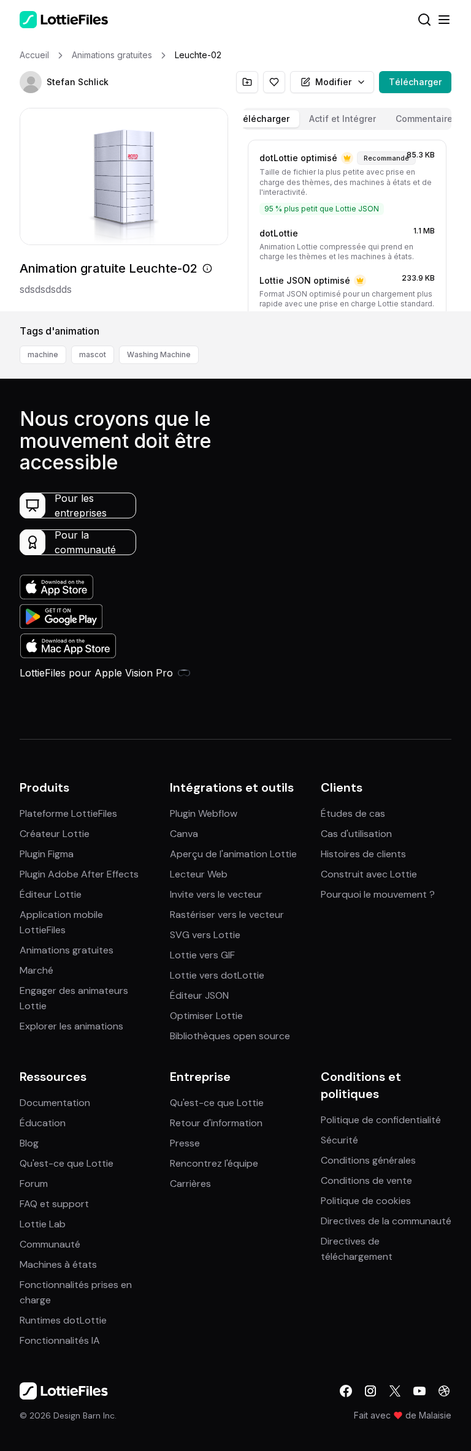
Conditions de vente (366, 1180)
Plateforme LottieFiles (68, 813)
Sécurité (339, 1140)
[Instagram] (370, 1391)
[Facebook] (346, 1391)
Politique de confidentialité (381, 1119)
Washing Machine (159, 354)
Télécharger (415, 82)
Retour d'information (216, 1122)
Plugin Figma (47, 853)
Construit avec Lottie (369, 874)
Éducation (43, 1122)
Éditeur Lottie (51, 894)
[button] (31, 82)
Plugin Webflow (203, 813)
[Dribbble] (444, 1391)
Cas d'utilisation (356, 833)
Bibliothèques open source (230, 1035)
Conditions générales (368, 1160)
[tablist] (347, 119)
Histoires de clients (363, 853)
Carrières (190, 1183)
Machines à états (58, 1264)
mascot (92, 354)
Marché (36, 970)
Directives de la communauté (386, 1220)
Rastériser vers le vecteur (227, 914)
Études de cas (353, 813)
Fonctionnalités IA (60, 1340)
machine (43, 354)
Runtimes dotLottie (63, 1320)
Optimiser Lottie (206, 1015)
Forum (34, 1183)
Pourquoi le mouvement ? (378, 894)
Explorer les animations (71, 1026)
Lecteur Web (199, 874)
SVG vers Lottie (205, 934)
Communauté (50, 1244)
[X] (395, 1391)
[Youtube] (419, 1391)
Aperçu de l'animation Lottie (233, 853)
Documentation (55, 1102)
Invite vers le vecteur (216, 894)
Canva (184, 833)
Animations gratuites (66, 950)
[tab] (263, 118)
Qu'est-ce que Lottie (66, 1163)
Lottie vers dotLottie (217, 975)
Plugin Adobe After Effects (79, 874)
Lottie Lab (43, 1224)
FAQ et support (54, 1203)
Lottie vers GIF (202, 955)
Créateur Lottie (55, 833)
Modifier (333, 82)
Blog (29, 1143)
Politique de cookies (366, 1200)
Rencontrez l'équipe (214, 1163)
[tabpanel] (347, 223)
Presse (185, 1143)
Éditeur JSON (199, 995)
